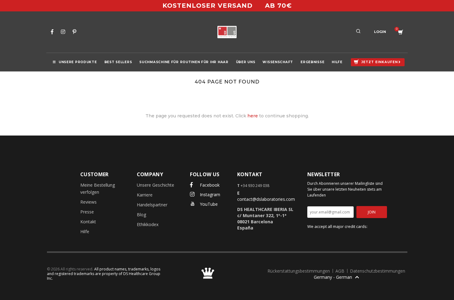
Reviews (88, 202)
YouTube (208, 204)
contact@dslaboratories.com (266, 199)
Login (380, 32)
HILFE (337, 62)
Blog (141, 214)
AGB (340, 271)
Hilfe (84, 231)
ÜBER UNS (245, 62)
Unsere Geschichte (155, 185)
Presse (87, 212)
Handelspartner (152, 205)
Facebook (209, 185)
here (252, 116)
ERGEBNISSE (312, 62)
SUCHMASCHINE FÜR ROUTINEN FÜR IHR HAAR (183, 62)
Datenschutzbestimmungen (377, 271)
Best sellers (118, 62)
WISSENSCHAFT (278, 62)
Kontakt (88, 222)
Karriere (145, 195)
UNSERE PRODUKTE (78, 62)
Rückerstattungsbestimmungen (299, 271)
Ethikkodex (147, 224)
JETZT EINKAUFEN (379, 62)
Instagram (209, 194)
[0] (400, 32)
